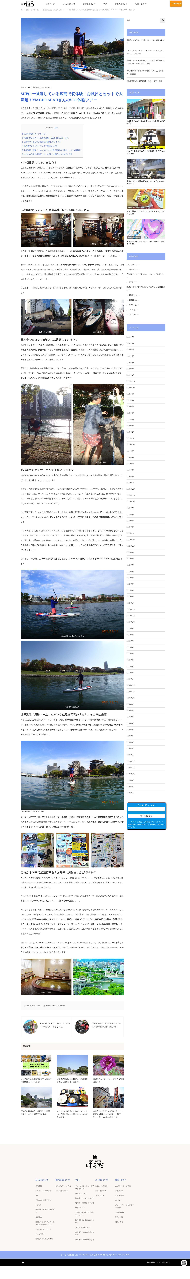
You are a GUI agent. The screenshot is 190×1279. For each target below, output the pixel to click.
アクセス (39, 1205)
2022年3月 (130, 590)
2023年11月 (131, 495)
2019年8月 (130, 787)
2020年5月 (130, 730)
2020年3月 (130, 742)
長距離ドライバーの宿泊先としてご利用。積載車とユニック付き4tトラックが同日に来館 (146, 62)
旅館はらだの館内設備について (84, 1233)
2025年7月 (130, 407)
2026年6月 (130, 343)
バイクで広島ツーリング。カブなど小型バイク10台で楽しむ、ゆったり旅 (145, 51)
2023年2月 (130, 533)
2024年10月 (131, 445)
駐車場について (80, 1193)
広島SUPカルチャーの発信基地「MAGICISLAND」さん (45, 138)
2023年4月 (130, 521)
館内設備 (39, 1186)
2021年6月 (130, 647)
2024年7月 (130, 464)
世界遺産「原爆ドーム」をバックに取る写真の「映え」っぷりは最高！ (52, 150)
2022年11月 (131, 546)
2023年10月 (131, 502)
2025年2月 (130, 432)
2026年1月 (130, 375)
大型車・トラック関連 (123, 1186)
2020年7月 (130, 717)
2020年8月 (130, 711)
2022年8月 (130, 559)
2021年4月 (130, 660)
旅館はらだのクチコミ (43, 1229)
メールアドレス (147, 805)
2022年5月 (130, 578)
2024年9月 (130, 451)
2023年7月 (130, 508)
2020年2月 (130, 749)
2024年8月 (130, 457)
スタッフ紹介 (40, 1234)
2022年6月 (130, 571)
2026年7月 (130, 337)
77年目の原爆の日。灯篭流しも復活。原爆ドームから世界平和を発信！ (36, 1112)
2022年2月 (130, 597)
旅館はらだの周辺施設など (84, 1240)
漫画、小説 (119, 1217)
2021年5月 (130, 654)
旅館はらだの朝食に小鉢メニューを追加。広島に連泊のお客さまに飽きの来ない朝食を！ (72, 1114)
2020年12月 (131, 685)
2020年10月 (131, 698)
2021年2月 (130, 673)
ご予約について (121, 4)
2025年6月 (130, 413)
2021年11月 (131, 616)
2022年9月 (130, 552)
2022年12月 (131, 540)
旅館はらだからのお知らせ (42, 87)
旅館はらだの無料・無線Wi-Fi (45, 1211)
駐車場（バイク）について (84, 1198)
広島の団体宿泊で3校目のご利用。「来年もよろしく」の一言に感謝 (146, 72)
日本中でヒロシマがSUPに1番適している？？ (41, 142)
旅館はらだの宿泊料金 (43, 1200)
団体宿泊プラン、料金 (63, 1186)
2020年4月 (130, 736)
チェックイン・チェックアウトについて (84, 1187)
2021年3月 (130, 666)
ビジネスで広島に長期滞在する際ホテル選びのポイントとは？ (36, 1080)
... (127, 264)
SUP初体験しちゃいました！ (34, 134)
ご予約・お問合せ (101, 1186)
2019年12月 (131, 761)
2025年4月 (130, 419)
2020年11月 (131, 692)
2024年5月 (130, 470)
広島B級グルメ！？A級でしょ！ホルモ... (141, 274)
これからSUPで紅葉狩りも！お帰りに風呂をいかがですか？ (47, 154)
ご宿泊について (89, 4)
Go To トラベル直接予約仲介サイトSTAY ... (142, 287)
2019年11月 (131, 768)
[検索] (162, 20)
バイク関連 (119, 1191)
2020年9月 (130, 704)
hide (56, 128)
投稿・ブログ (140, 4)
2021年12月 (131, 609)
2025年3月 (130, 426)
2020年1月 (130, 755)
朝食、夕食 (119, 1222)
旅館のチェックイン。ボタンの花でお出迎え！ (108, 1080)
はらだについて (69, 4)
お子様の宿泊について (83, 1227)
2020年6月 (130, 723)
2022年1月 (130, 603)
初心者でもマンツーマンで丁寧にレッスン (40, 146)
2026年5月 (130, 350)
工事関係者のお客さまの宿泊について (84, 1214)
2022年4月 (130, 584)
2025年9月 (130, 394)
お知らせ (118, 1200)
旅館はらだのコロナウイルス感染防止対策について (45, 1223)
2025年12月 (131, 381)
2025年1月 (130, 438)
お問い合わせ (100, 1195)
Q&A (105, 4)
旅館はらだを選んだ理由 (44, 1239)
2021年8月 (130, 635)
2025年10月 (131, 388)
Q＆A (77, 1180)
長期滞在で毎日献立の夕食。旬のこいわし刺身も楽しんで (146, 41)
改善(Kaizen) (119, 1212)
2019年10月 (131, 774)
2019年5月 (130, 793)
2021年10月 (131, 622)
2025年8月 (130, 400)
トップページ (49, 4)
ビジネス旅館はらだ (162, 1262)
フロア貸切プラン (61, 1191)
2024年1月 (130, 483)
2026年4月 (130, 356)
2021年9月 (130, 628)
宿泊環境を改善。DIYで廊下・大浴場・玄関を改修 (144, 81)
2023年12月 (131, 489)
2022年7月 (130, 565)
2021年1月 (130, 679)
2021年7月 (130, 641)
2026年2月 (130, 369)
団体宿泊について (62, 1180)
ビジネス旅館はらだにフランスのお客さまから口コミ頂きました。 (72, 1080)
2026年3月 (130, 362)
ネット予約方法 (100, 1191)
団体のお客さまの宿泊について (84, 1221)
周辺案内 (39, 1217)
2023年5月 (130, 514)
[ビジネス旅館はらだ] (95, 1168)
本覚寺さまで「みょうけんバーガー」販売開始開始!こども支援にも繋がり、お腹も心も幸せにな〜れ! (108, 1114)
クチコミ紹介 (119, 1195)
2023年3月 (130, 527)
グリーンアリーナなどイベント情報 (124, 1206)
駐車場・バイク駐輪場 (43, 1191)
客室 (37, 1195)
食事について (80, 1208)
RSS (23, 1262)
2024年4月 (130, 476)
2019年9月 (130, 780)
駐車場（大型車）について (84, 1203)
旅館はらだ (36, 1006)
